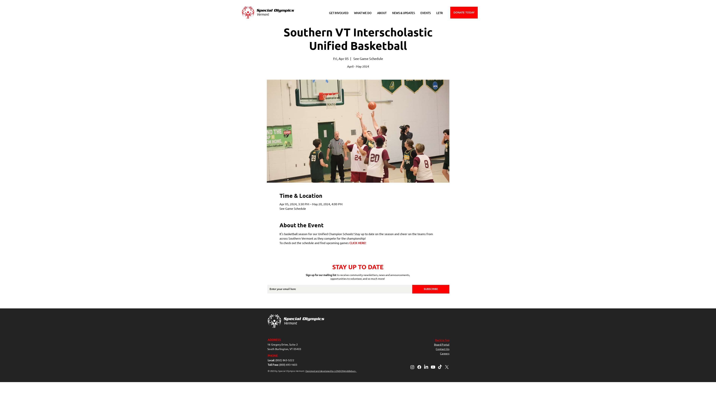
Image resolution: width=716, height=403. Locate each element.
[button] (338, 13)
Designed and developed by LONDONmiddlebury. (331, 371)
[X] (446, 367)
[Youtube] (433, 367)
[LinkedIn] (426, 367)
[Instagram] (412, 367)
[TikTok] (439, 367)
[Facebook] (419, 367)
